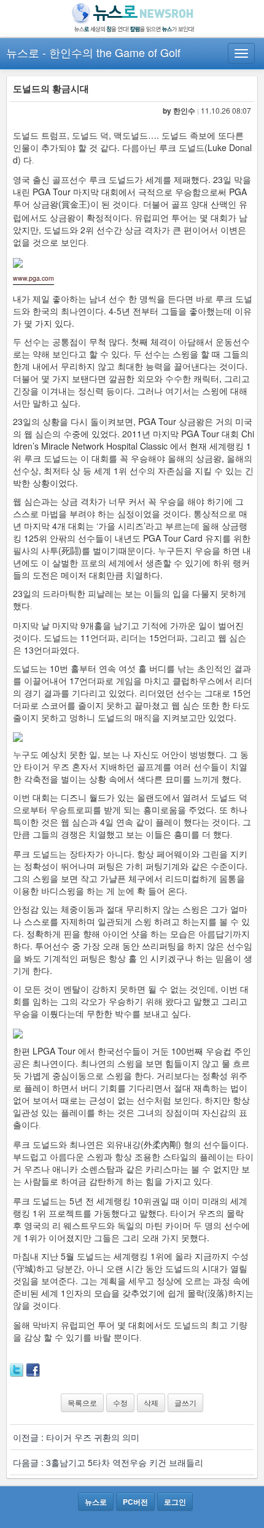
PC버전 (135, 1501)
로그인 (175, 1501)
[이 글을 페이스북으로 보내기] (33, 1369)
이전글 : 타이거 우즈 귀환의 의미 (76, 1437)
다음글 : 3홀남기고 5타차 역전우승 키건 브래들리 (108, 1462)
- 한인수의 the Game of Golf (111, 52)
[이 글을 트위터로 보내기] (16, 1369)
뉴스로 (22, 52)
